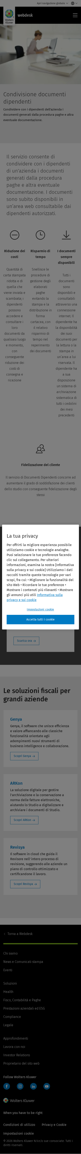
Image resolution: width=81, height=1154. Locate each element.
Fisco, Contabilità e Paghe (22, 1000)
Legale (8, 1025)
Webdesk (20, 934)
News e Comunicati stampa (23, 962)
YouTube (46, 1086)
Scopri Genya (22, 756)
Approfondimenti (15, 1038)
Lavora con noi (14, 1047)
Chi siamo (10, 953)
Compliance (12, 1017)
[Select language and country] (73, 3)
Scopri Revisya (23, 884)
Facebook (6, 1086)
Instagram (20, 1086)
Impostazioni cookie (40, 609)
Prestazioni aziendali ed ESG (24, 1008)
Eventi (7, 970)
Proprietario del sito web (21, 1063)
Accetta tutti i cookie (40, 619)
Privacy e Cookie (54, 1125)
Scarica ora (24, 641)
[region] (40, 577)
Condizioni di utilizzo (19, 1125)
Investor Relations (16, 1055)
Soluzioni (10, 983)
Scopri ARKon (22, 820)
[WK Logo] (18, 1100)
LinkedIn (33, 1086)
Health (8, 992)
